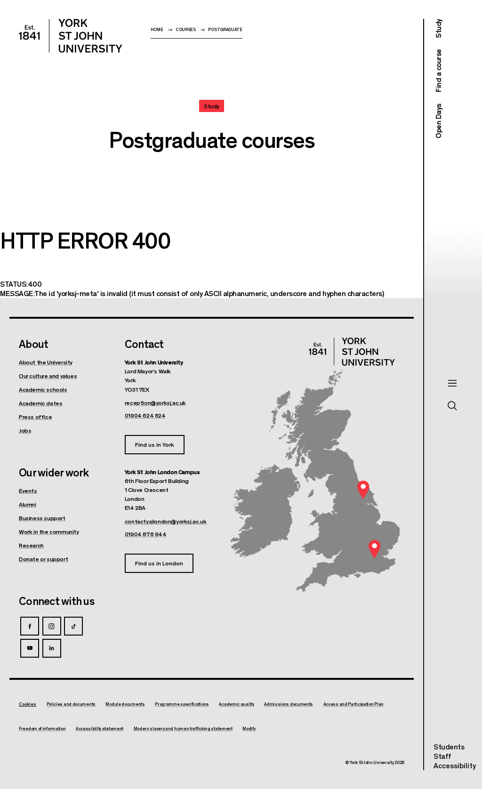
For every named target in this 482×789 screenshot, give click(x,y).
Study (438, 28)
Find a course (438, 71)
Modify (248, 729)
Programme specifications (182, 704)
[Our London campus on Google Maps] (374, 549)
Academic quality (236, 704)
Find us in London (159, 563)
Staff (442, 756)
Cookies (27, 704)
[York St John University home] (70, 36)
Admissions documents (288, 704)
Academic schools (43, 389)
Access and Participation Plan (353, 704)
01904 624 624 (145, 415)
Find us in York (154, 444)
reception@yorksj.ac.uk (155, 402)
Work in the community (49, 531)
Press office (35, 416)
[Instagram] (51, 626)
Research (31, 545)
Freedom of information (42, 729)
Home (157, 29)
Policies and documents (71, 704)
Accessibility (455, 765)
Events (28, 490)
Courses (186, 29)
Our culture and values (48, 375)
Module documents (125, 704)
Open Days (438, 121)
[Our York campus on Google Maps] (363, 490)
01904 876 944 (146, 534)
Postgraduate (225, 29)
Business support (42, 518)
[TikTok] (73, 626)
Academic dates (40, 403)
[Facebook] (29, 626)
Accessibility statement (99, 729)
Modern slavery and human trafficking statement (183, 729)
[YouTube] (29, 648)
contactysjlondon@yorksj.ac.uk (165, 521)
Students (449, 746)
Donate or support (43, 559)
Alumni (27, 504)
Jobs (25, 430)
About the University (45, 362)
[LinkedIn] (51, 648)
